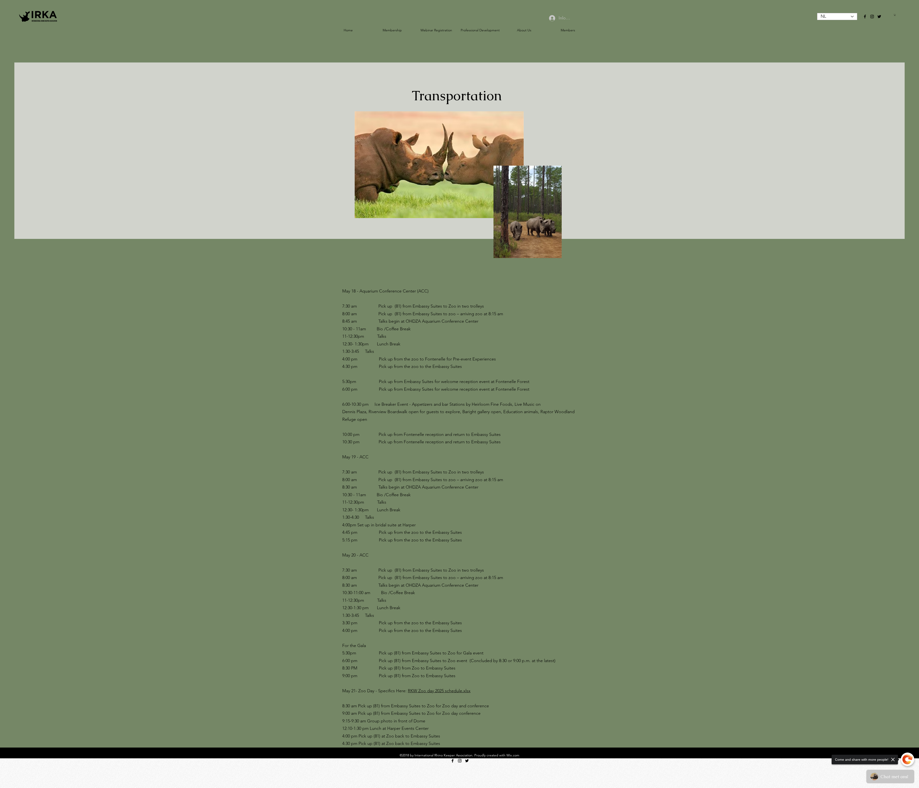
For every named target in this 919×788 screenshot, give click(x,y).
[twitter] (879, 16)
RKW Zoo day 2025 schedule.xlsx (439, 690)
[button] (895, 15)
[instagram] (872, 16)
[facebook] (865, 16)
